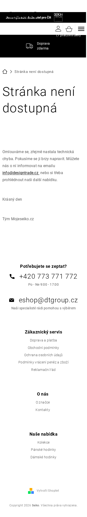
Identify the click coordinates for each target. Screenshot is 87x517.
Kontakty (43, 410)
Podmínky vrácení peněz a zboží (43, 362)
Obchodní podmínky (43, 348)
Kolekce (43, 442)
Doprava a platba (43, 340)
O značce (43, 402)
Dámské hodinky (43, 457)
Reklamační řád (43, 370)
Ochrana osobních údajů (43, 355)
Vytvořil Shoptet (48, 490)
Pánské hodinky (43, 450)
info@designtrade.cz (20, 172)
